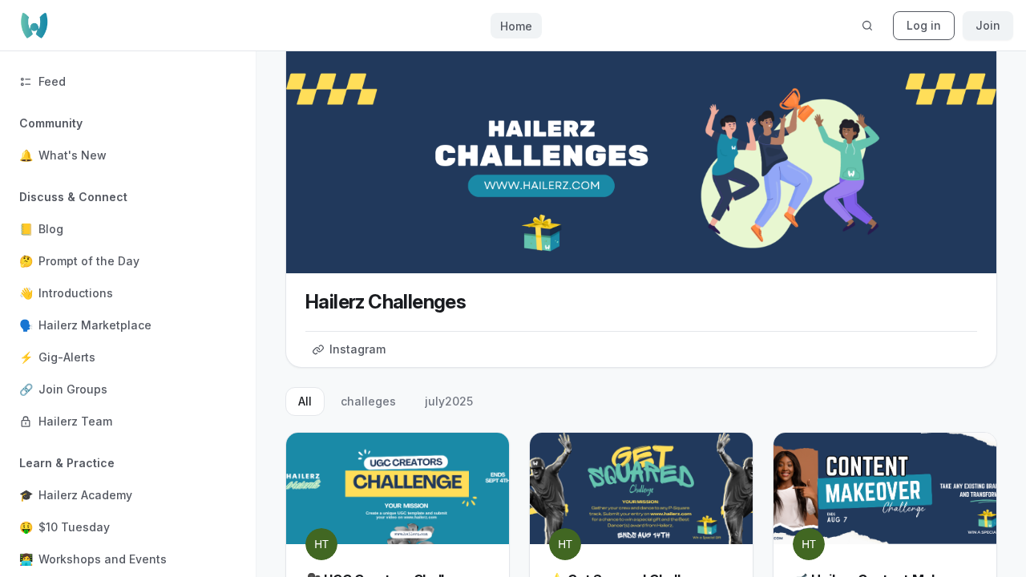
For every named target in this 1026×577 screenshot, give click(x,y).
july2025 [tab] (449, 401)
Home (516, 26)
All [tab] (305, 401)
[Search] (867, 25)
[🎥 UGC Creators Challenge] (397, 488)
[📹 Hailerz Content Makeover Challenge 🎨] (885, 488)
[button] (128, 139)
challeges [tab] (368, 401)
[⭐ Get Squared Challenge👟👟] (641, 488)
